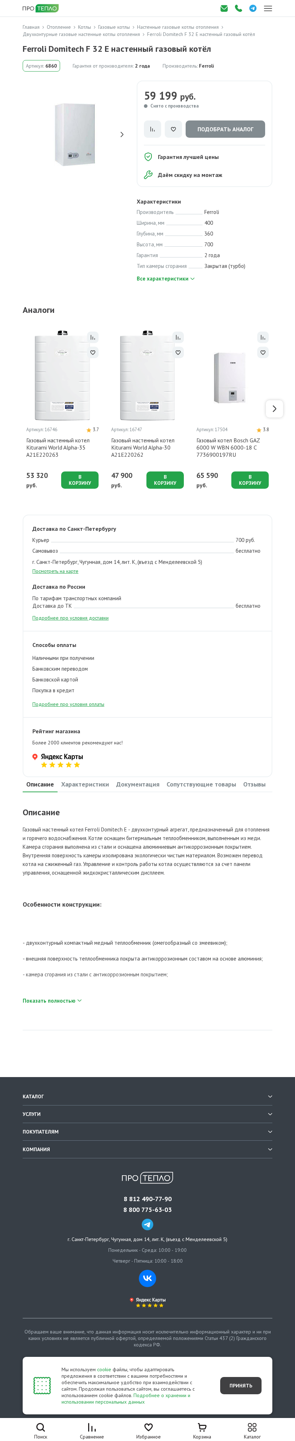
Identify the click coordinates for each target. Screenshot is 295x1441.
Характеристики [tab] (85, 784)
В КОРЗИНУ (80, 480)
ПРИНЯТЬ (241, 1385)
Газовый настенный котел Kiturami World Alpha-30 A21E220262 (142, 447)
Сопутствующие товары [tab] (201, 784)
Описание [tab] (40, 784)
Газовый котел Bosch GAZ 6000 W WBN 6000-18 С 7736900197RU (228, 447)
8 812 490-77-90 (148, 1199)
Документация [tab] (137, 784)
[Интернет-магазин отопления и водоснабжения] (41, 8)
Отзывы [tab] (254, 784)
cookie (104, 1369)
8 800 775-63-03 (147, 1209)
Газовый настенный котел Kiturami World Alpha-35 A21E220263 (58, 447)
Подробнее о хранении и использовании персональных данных (126, 1398)
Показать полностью (49, 1000)
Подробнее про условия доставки (70, 618)
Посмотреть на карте (55, 571)
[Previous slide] (28, 134)
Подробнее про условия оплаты (68, 704)
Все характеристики (163, 278)
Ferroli (206, 66)
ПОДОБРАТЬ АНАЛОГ (225, 129)
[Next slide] (122, 134)
